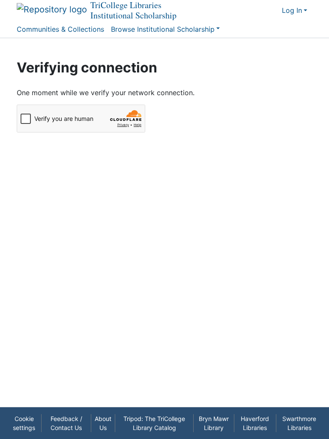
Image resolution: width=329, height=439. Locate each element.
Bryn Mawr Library (214, 423)
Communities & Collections (60, 29)
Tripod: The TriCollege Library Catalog (154, 423)
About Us (103, 423)
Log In (292, 10)
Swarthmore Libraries (299, 423)
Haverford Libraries (255, 423)
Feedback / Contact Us (66, 423)
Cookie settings (24, 423)
